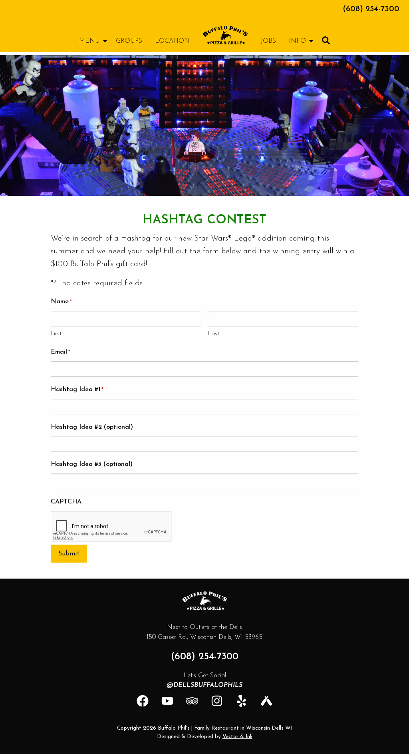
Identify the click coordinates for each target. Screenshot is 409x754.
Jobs (268, 41)
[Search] (326, 40)
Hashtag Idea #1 (77, 389)
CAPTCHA (66, 502)
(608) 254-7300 (371, 9)
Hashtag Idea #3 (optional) (92, 464)
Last (213, 334)
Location (172, 41)
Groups (129, 41)
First (56, 334)
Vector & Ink (237, 736)
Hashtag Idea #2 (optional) (92, 427)
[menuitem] (225, 35)
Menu (89, 41)
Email (60, 352)
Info (297, 41)
